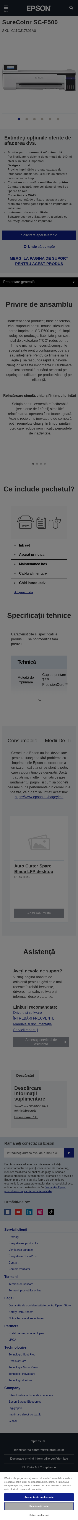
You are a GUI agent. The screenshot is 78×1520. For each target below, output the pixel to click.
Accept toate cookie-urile (39, 1497)
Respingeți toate (39, 1506)
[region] (39, 1496)
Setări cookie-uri (39, 1515)
